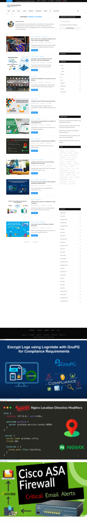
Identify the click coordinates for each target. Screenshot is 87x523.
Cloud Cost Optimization (69, 159)
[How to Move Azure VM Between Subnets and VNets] (17, 229)
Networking (38, 11)
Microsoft (31, 11)
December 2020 (64, 297)
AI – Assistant (31, 334)
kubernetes (72, 166)
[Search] (80, 11)
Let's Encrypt (62, 168)
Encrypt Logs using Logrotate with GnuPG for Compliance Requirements (43, 182)
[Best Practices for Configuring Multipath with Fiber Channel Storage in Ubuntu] (17, 44)
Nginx (78, 172)
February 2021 (63, 291)
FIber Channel (62, 163)
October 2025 (63, 222)
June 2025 (62, 232)
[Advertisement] (57, 6)
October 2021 (63, 271)
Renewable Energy (63, 179)
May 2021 (62, 284)
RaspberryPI (77, 177)
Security (45, 11)
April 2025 (62, 235)
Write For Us (62, 334)
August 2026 (63, 213)
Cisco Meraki (74, 157)
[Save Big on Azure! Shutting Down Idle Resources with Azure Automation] (17, 64)
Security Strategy (63, 181)
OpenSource (68, 174)
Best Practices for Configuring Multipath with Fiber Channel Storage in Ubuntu (43, 39)
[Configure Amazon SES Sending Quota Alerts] (17, 106)
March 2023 (63, 255)
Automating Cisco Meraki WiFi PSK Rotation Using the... (25, 1)
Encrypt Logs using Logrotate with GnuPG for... (10, 399)
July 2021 (62, 278)
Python (74, 174)
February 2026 (63, 219)
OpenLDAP (62, 174)
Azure (71, 71)
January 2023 (63, 258)
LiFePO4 (68, 168)
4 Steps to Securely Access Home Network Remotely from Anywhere (42, 162)
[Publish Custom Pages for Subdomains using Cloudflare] (17, 206)
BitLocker (66, 155)
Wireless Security (72, 183)
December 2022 (64, 261)
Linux (13, 11)
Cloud (18, 11)
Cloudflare (62, 161)
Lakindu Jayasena (19, 21)
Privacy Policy (46, 334)
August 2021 (63, 275)
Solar (70, 181)
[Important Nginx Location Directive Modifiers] (17, 146)
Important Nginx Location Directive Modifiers (43, 141)
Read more (34, 50)
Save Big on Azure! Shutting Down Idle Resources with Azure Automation (41, 59)
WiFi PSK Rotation (63, 183)
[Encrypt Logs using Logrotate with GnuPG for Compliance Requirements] (17, 187)
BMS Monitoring (73, 155)
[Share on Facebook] (42, 53)
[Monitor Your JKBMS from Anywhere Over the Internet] (17, 83)
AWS (71, 68)
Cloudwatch (69, 161)
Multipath (72, 170)
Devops (24, 11)
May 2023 (62, 248)
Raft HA (71, 177)
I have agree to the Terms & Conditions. (68, 24)
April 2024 (62, 242)
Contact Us (38, 334)
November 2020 (64, 301)
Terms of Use (54, 334)
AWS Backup (72, 150)
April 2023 (62, 252)
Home (9, 11)
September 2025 (64, 226)
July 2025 (62, 229)
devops (75, 161)
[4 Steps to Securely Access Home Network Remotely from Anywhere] (17, 167)
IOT (50, 11)
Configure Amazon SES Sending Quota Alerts (43, 101)
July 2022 (62, 268)
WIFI (74, 181)
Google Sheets (76, 163)
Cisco (68, 157)
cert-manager (62, 157)
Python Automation (64, 177)
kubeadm (66, 166)
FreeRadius (69, 163)
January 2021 (63, 294)
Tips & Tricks (56, 11)
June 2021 (62, 281)
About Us (24, 334)
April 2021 (62, 288)
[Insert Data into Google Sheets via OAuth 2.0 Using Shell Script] (17, 126)
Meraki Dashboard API (64, 170)
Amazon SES (62, 150)
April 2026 (62, 216)
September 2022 (64, 265)
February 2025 (63, 239)
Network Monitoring (71, 172)
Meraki (77, 168)
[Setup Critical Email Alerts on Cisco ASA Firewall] (43, 491)
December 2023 (64, 245)
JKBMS (61, 166)
